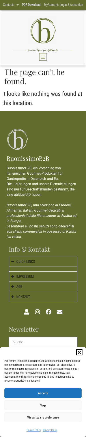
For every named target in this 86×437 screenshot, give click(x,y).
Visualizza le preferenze (43, 417)
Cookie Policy (34, 430)
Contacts (8, 5)
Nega (43, 405)
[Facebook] (48, 311)
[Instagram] (37, 311)
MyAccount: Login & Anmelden (63, 5)
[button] (79, 352)
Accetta (43, 393)
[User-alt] (26, 311)
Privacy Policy (50, 430)
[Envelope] (59, 311)
